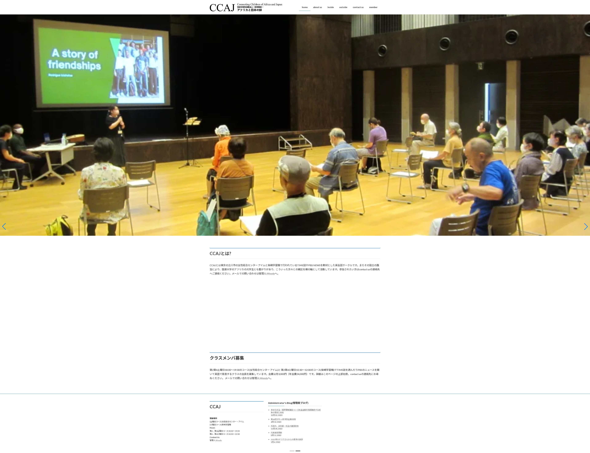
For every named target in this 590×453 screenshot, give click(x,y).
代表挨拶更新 (276, 432)
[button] (586, 226)
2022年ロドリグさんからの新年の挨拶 (287, 439)
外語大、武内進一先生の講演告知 (285, 426)
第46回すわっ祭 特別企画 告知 (283, 419)
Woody (271, 273)
